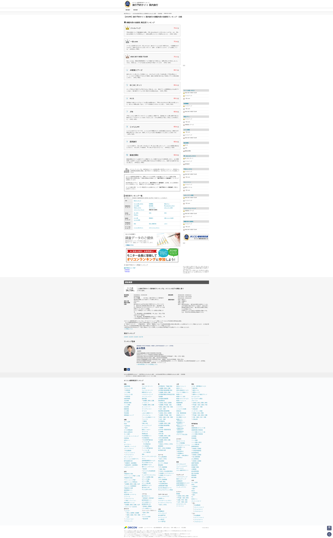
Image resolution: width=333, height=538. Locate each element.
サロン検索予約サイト (182, 470)
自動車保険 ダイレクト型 (198, 428)
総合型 (145, 469)
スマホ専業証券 (128, 430)
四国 (194, 407)
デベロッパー (129, 521)
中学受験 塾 (161, 421)
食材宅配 (144, 398)
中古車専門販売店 (148, 440)
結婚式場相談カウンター (183, 483)
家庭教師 (160, 446)
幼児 (160, 459)
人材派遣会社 (180, 432)
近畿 (135, 484)
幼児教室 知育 (162, 450)
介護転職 (178, 404)
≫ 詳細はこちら (128, 329)
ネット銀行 (127, 434)
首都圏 (127, 484)
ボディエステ (180, 468)
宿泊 (135, 223)
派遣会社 (178, 411)
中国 (206, 404)
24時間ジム (161, 498)
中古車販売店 (145, 438)
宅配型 (145, 421)
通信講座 (160, 465)
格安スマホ (196, 390)
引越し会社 (145, 423)
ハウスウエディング (181, 476)
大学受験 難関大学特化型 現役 (166, 394)
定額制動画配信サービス (148, 460)
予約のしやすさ (137, 207)
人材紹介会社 (180, 429)
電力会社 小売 (146, 487)
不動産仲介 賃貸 (128, 488)
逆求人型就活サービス (182, 390)
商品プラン (166, 203)
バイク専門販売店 (148, 448)
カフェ (144, 458)
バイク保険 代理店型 (197, 434)
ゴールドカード (129, 454)
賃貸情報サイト (128, 490)
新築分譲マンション (129, 502)
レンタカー (145, 427)
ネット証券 (127, 421)
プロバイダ (194, 400)
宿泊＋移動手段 (152, 223)
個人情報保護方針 (158, 527)
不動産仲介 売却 (128, 473)
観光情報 (151, 205)
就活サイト (179, 388)
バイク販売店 (145, 446)
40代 (165, 213)
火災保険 (126, 400)
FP (160, 467)
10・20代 (136, 213)
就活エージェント (181, 386)
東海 (131, 484)
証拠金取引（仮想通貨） (132, 465)
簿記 (164, 469)
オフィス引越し (146, 479)
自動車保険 (127, 386)
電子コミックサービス (148, 466)
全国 (186, 502)
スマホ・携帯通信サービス (198, 386)
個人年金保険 (195, 473)
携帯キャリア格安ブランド (200, 394)
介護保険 (193, 469)
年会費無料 (128, 450)
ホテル (144, 514)
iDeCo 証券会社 (128, 432)
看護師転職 (179, 402)
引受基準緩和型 (197, 450)
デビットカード (128, 456)
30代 (150, 213)
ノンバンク (133, 446)
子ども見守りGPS (147, 489)
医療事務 (164, 467)
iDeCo (193, 490)
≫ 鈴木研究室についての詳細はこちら (147, 364)
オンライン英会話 (163, 463)
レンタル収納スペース (149, 417)
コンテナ (145, 419)
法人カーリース (180, 441)
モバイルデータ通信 (196, 398)
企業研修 (178, 449)
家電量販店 (161, 511)
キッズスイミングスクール (165, 502)
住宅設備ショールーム (130, 494)
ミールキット (145, 402)
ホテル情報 (136, 205)
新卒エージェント (181, 426)
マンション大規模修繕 (130, 486)
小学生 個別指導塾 (163, 438)
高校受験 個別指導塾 (163, 411)
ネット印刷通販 (180, 443)
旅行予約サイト (146, 496)
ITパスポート (167, 475)
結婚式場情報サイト (181, 485)
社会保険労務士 (168, 471)
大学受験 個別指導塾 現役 (165, 390)
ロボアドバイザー (129, 467)
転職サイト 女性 (180, 396)
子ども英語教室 (162, 456)
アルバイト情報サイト (182, 392)
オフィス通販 (145, 481)
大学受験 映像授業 (163, 398)
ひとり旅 (136, 218)
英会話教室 (161, 461)
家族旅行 (151, 218)
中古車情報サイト (147, 435)
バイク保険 (127, 392)
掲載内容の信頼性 (188, 221)
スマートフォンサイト (154, 227)
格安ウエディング (181, 479)
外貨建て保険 (195, 467)
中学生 (166, 444)
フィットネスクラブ (163, 496)
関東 (187, 496)
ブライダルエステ (181, 464)
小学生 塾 (160, 433)
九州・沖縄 (162, 409)
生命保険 (126, 407)
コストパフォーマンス (139, 209)
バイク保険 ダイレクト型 (198, 432)
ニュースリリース (148, 527)
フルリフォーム (129, 498)
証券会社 (127, 425)
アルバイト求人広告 (181, 434)
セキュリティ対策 (168, 207)
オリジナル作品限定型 (149, 471)
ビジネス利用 (137, 220)
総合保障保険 (195, 471)
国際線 (150, 506)
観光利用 (145, 518)
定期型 (199, 448)
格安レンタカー (146, 429)
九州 (138, 484)
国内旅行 (145, 498)
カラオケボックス (181, 504)
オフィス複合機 (146, 483)
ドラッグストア (162, 513)
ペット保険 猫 (195, 444)
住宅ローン (127, 440)
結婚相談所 (179, 481)
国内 (144, 512)
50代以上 (136, 215)
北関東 (132, 513)
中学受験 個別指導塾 (163, 425)
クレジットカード (129, 448)
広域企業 (195, 409)
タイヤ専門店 (161, 521)
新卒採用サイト (180, 423)
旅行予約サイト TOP (129, 268)
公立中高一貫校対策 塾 (164, 429)
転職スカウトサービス (182, 398)
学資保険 (126, 413)
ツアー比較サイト (147, 508)
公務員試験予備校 (163, 485)
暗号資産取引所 (128, 461)
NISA (125, 423)
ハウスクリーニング (147, 394)
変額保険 (193, 475)
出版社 (145, 473)
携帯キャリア (196, 392)
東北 (128, 513)
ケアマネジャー (169, 473)
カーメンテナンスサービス (149, 456)
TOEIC (161, 471)
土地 (138, 475)
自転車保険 (127, 398)
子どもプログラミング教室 (165, 490)
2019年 (131, 337)
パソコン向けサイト (138, 227)
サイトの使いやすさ (138, 203)
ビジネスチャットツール (183, 445)
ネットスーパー (146, 407)
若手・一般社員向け (183, 455)
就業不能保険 (195, 463)
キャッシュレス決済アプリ (131, 459)
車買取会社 (145, 433)
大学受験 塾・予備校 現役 (165, 386)
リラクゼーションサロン (165, 500)
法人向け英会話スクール (165, 487)
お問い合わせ (166, 527)
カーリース (145, 431)
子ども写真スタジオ (147, 462)
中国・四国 (137, 515)
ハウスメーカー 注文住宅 (130, 506)
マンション (128, 475)
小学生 (171, 444)
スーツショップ (162, 517)
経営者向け (181, 451)
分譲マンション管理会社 (130, 482)
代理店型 (127, 390)
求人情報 (184, 527)
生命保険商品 (195, 452)
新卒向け (180, 457)
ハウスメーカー (129, 519)
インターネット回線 (196, 411)
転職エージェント (181, 400)
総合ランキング (137, 200)
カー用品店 (161, 519)
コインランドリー (147, 396)
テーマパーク (180, 506)
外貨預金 (126, 438)
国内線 (145, 506)
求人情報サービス (181, 417)
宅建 (160, 469)
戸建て (134, 475)
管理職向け (181, 453)
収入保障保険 (196, 456)
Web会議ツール (180, 447)
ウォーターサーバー (147, 386)
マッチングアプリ (181, 487)
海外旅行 (151, 498)
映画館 (178, 493)
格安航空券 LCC (146, 504)
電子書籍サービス (147, 464)
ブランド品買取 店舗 (147, 477)
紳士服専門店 (161, 515)
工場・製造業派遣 (181, 413)
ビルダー (127, 510)
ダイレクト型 (129, 388)
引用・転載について (175, 527)
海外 (148, 512)
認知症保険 (194, 465)
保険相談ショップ (129, 415)
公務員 (161, 475)
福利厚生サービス (147, 485)
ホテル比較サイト (147, 502)
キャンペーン (152, 207)
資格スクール (161, 477)
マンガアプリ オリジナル (149, 475)
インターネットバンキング (131, 436)
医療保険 (126, 409)
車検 (143, 454)
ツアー (165, 223)
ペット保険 (127, 404)
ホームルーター (195, 396)
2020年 (126, 337)
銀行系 (127, 446)
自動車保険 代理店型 (197, 430)
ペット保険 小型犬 (196, 442)
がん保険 (126, 411)
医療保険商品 (195, 446)
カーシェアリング (147, 425)
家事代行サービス (147, 392)
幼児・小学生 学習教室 (164, 448)
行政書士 (161, 473)
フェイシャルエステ (181, 466)
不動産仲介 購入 (128, 477)
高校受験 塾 (161, 400)
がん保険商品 (195, 459)
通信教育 (160, 442)
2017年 (141, 337)
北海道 (161, 402)
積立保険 (193, 477)
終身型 (194, 448)
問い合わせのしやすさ (169, 205)
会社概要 (141, 527)
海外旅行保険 (127, 402)
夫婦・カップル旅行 (169, 218)
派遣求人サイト (180, 415)
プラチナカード (198, 511)
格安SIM (195, 388)
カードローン (127, 444)
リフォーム (127, 496)
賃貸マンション (128, 492)
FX (125, 442)
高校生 (161, 444)
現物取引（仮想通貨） (131, 463)
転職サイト (179, 394)
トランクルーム (146, 415)
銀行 (126, 428)
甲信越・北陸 (168, 404)
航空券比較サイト (147, 500)
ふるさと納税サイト (147, 413)
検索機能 (151, 203)
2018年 (136, 337)
